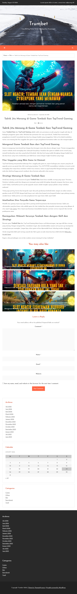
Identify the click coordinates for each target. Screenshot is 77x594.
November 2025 (11, 424)
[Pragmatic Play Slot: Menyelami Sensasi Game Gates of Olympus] (38, 259)
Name (38, 355)
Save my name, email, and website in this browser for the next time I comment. (31, 383)
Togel (7, 503)
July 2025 (9, 434)
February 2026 (10, 417)
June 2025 (9, 437)
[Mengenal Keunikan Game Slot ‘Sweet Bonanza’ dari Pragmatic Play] (38, 301)
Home (5, 55)
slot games (13, 209)
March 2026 (9, 414)
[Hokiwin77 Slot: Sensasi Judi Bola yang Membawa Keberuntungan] (38, 280)
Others (8, 495)
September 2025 (11, 429)
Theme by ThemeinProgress (36, 587)
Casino (8, 492)
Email (38, 364)
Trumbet (38, 25)
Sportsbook (9, 500)
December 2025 (11, 422)
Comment (38, 326)
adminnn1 (35, 114)
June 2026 (9, 409)
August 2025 (10, 432)
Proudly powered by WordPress (56, 587)
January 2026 (10, 419)
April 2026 (9, 411)
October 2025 (10, 427)
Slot (10, 55)
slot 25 (67, 228)
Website (38, 374)
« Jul (7, 478)
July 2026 (9, 406)
